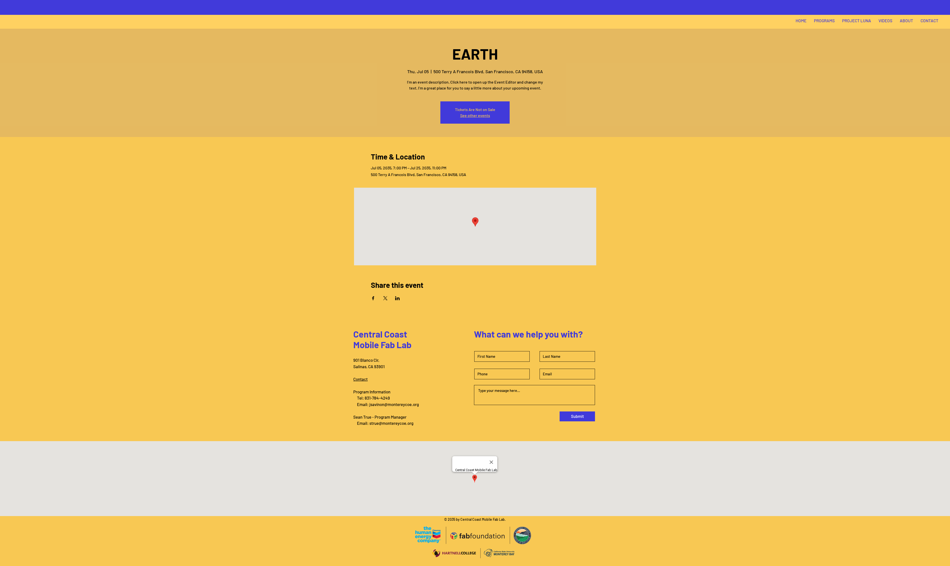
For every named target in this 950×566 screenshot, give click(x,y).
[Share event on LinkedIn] (397, 298)
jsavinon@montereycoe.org (394, 404)
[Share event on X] (385, 298)
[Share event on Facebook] (373, 298)
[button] (824, 20)
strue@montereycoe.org (391, 423)
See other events (475, 115)
